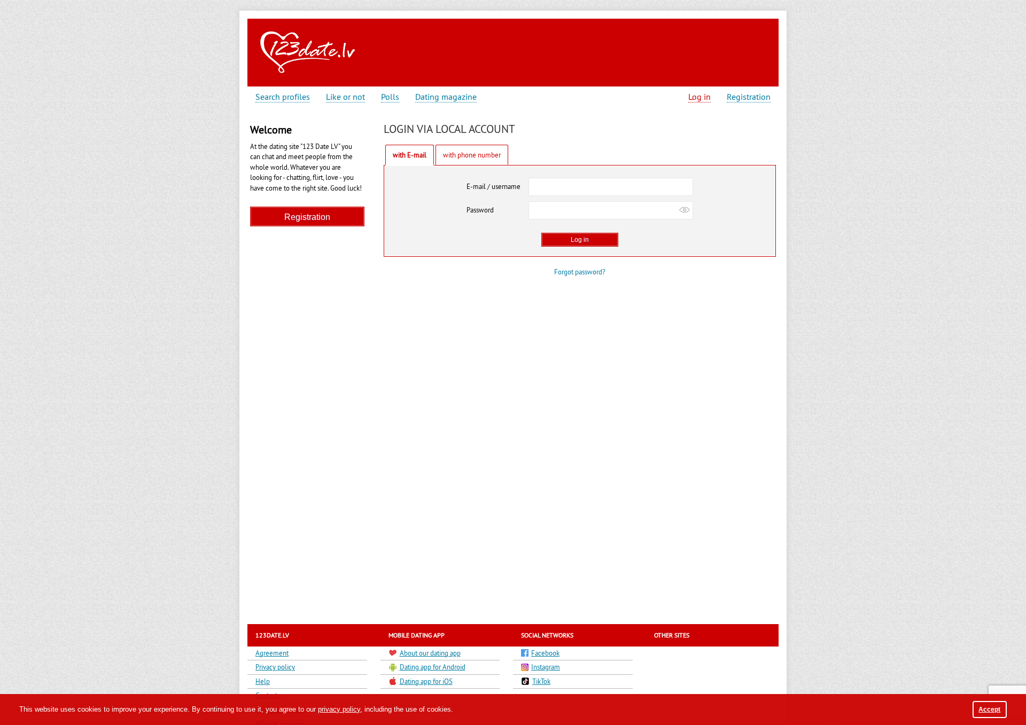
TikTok (541, 681)
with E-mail (409, 155)
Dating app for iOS (426, 681)
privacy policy (339, 709)
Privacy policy (275, 667)
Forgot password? (579, 271)
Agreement (272, 653)
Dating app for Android (432, 667)
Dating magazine (446, 97)
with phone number (472, 155)
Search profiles (282, 97)
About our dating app (430, 653)
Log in (699, 97)
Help (262, 681)
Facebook (545, 653)
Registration (749, 97)
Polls (390, 97)
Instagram (545, 667)
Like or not (345, 97)
